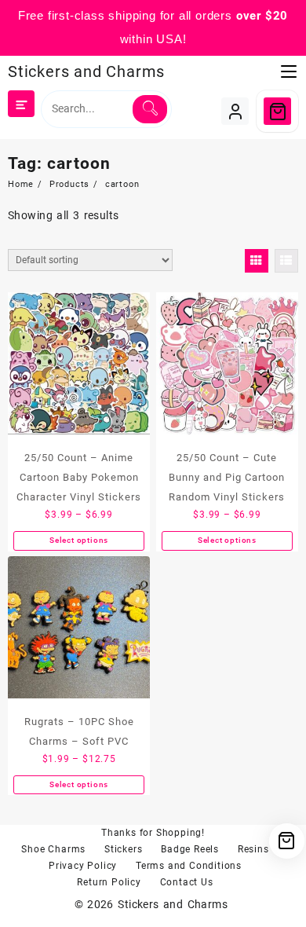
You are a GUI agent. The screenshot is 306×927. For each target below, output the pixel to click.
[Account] (235, 111)
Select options (78, 540)
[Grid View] (256, 261)
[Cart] (277, 111)
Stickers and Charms (86, 71)
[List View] (286, 261)
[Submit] (149, 109)
